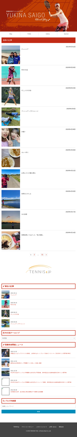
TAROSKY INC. (34, 431)
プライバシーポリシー (28, 427)
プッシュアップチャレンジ (18, 323)
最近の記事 (9, 286)
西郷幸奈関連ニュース (14, 345)
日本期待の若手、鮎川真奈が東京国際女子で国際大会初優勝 (27, 391)
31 (42, 255)
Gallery (48, 34)
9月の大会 (14, 303)
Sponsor (66, 34)
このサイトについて (41, 427)
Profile (29, 34)
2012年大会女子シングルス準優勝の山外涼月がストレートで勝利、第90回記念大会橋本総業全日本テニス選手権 (41, 381)
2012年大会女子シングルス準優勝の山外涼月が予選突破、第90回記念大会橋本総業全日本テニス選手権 (38, 371)
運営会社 (61, 427)
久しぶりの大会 (15, 313)
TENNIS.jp (16, 427)
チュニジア (14, 294)
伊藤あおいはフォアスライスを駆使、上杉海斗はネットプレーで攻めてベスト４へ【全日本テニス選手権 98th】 (41, 352)
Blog (11, 34)
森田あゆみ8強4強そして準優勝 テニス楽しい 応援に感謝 (26, 362)
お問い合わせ (52, 427)
